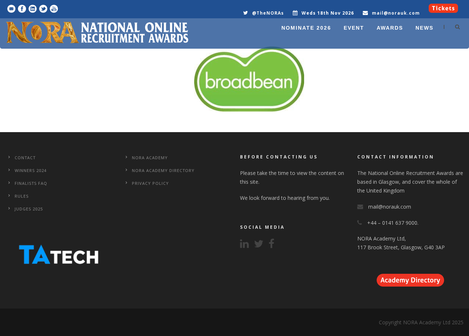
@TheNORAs (268, 13)
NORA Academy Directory (163, 170)
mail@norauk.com (396, 13)
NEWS (424, 28)
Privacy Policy (150, 183)
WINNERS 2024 (31, 170)
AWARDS (390, 28)
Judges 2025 (29, 209)
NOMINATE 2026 (306, 28)
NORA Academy (150, 157)
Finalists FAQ (31, 183)
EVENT (354, 28)
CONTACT (25, 157)
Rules (22, 196)
